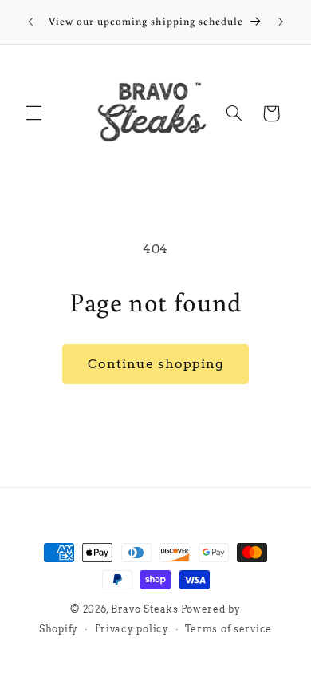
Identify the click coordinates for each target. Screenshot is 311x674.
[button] (33, 113)
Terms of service (228, 629)
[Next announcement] (280, 21)
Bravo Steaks (145, 609)
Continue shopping (156, 363)
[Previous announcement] (30, 21)
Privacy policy (132, 629)
